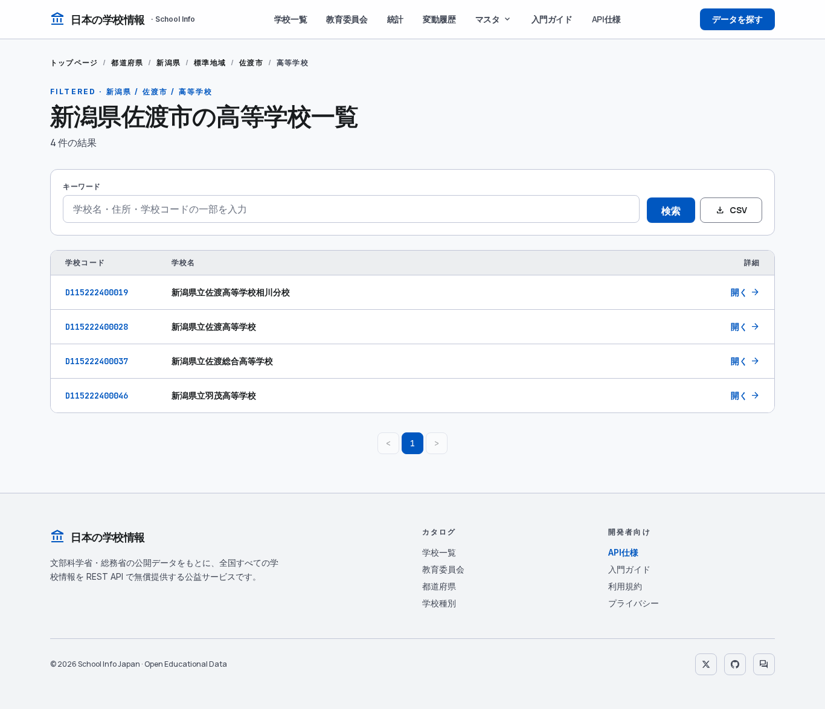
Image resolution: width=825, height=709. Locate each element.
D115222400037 (96, 361)
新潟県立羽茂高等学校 (214, 395)
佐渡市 (251, 62)
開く (745, 292)
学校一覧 (290, 19)
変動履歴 (439, 19)
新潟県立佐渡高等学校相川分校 (231, 292)
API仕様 (606, 19)
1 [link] (412, 443)
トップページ (74, 62)
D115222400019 (96, 292)
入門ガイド (552, 19)
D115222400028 (96, 326)
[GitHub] (735, 664)
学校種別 (439, 603)
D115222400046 (96, 395)
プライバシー (633, 603)
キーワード (82, 186)
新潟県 (168, 62)
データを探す (737, 19)
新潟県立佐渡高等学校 (214, 326)
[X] (706, 664)
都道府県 (127, 62)
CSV (731, 210)
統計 (395, 19)
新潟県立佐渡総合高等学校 (222, 361)
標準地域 (210, 62)
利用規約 (625, 586)
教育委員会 (346, 19)
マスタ (493, 19)
